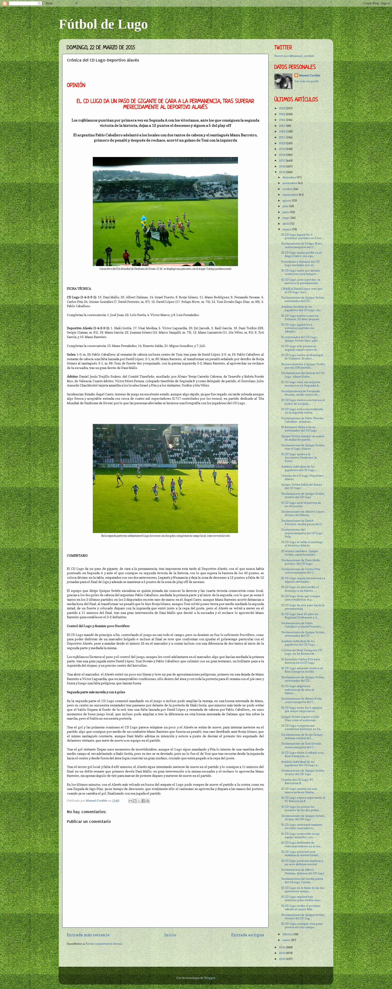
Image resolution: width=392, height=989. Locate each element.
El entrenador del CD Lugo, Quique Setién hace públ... (300, 338)
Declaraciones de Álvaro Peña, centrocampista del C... (301, 700)
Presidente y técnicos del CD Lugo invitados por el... (300, 263)
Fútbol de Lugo (103, 24)
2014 (282, 947)
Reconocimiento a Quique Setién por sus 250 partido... (303, 365)
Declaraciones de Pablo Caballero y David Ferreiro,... (302, 624)
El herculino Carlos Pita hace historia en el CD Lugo (300, 661)
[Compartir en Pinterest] (147, 801)
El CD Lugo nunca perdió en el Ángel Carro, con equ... (301, 254)
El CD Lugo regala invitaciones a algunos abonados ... (303, 579)
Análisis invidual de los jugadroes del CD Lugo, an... (301, 308)
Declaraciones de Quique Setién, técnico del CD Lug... (303, 916)
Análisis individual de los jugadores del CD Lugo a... (300, 763)
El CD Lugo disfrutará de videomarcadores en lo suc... (301, 844)
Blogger (209, 977)
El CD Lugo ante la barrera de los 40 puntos (301, 504)
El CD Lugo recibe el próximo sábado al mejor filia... (301, 907)
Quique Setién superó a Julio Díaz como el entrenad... (300, 718)
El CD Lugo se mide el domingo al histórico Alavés (302, 543)
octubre (287, 189)
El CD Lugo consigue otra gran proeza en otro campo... (301, 925)
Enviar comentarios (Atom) (104, 943)
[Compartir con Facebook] (143, 801)
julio (285, 206)
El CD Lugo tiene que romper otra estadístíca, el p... (300, 597)
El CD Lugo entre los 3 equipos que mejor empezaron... (301, 709)
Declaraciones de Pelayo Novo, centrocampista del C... (302, 245)
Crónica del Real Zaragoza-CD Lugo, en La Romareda (301, 651)
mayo (286, 217)
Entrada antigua (247, 934)
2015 (282, 172)
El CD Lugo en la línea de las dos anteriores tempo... (302, 889)
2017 (282, 160)
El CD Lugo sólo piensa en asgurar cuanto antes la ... (300, 347)
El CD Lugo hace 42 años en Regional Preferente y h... (300, 615)
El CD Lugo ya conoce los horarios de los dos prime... (301, 808)
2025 (282, 114)
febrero (287, 934)
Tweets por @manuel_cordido (294, 55)
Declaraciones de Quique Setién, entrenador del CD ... (303, 299)
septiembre (290, 194)
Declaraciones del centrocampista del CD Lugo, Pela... (302, 533)
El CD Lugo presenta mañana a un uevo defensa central (302, 862)
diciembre (289, 177)
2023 (282, 125)
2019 (282, 149)
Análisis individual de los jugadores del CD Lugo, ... (299, 468)
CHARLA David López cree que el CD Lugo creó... (301, 290)
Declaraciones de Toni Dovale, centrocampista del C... (301, 745)
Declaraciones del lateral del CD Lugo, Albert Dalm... (303, 374)
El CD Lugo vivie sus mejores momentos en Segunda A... (301, 383)
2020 (282, 143)
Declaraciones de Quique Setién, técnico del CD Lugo (303, 495)
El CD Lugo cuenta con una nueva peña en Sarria (299, 790)
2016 (282, 166)
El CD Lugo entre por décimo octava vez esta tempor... (300, 272)
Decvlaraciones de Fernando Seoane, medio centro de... (300, 392)
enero (286, 940)
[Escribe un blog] (134, 801)
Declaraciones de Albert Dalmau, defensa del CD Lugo (302, 871)
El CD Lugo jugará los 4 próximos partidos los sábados (297, 328)
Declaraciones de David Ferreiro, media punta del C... (302, 522)
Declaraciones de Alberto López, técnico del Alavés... (303, 513)
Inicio (170, 934)
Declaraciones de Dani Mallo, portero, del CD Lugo (301, 561)
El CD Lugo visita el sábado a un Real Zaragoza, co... (302, 754)
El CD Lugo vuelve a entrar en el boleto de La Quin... (303, 401)
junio (286, 212)
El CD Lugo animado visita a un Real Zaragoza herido (302, 669)
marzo (287, 229)
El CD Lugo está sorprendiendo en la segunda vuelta (302, 410)
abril (285, 223)
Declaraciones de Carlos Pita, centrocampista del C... (301, 570)
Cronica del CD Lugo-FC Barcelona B (297, 781)
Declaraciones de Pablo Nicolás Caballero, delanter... (302, 419)
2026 (282, 108)
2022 (282, 131)
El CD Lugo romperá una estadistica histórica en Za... (301, 727)
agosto (287, 200)
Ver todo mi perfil (306, 81)
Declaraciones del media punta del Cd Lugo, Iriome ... (302, 880)
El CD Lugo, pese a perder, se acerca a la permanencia (300, 281)
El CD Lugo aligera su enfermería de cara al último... (297, 689)
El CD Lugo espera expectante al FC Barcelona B (303, 799)
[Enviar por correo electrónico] (130, 801)
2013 (282, 953)
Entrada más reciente (88, 934)
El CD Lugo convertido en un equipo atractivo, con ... (300, 835)
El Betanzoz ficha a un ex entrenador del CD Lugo (299, 428)
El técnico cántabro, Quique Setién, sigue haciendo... (299, 552)
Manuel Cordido (309, 75)
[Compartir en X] (139, 801)
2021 (282, 137)
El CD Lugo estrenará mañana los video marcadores (301, 826)
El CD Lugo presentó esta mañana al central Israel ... (301, 853)
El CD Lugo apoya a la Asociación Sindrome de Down (299, 457)
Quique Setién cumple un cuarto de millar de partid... (302, 437)
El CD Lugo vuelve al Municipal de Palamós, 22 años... (302, 356)
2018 (282, 155)
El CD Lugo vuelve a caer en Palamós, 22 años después (300, 317)
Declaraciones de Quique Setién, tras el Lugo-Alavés (303, 446)
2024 (282, 120)
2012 (282, 959)
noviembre (290, 183)
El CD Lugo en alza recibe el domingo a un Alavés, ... (300, 588)
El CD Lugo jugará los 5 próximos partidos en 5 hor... (302, 236)
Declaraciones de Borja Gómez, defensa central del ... (302, 736)
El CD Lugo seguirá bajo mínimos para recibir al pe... (302, 898)
